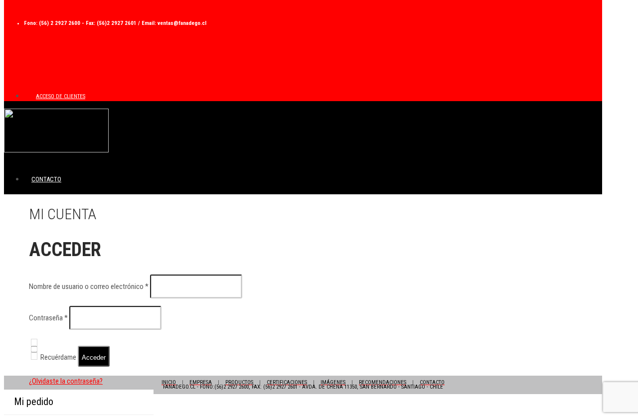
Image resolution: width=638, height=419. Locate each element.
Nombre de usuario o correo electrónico (89, 286)
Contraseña (48, 317)
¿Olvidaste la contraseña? (66, 381)
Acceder (94, 357)
